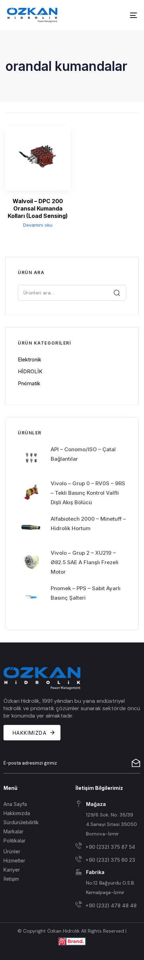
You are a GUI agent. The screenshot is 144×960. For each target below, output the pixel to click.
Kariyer (11, 870)
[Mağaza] (108, 819)
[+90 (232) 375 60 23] (108, 860)
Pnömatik (29, 383)
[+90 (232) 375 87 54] (108, 847)
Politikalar (14, 841)
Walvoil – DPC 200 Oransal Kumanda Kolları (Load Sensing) (38, 209)
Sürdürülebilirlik (21, 822)
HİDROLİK (30, 371)
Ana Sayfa (15, 804)
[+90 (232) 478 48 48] (108, 905)
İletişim (11, 879)
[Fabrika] (108, 882)
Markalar (13, 831)
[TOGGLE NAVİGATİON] (115, 15)
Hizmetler (14, 861)
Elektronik (29, 359)
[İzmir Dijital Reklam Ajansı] (72, 941)
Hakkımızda (16, 813)
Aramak (117, 292)
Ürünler (11, 851)
